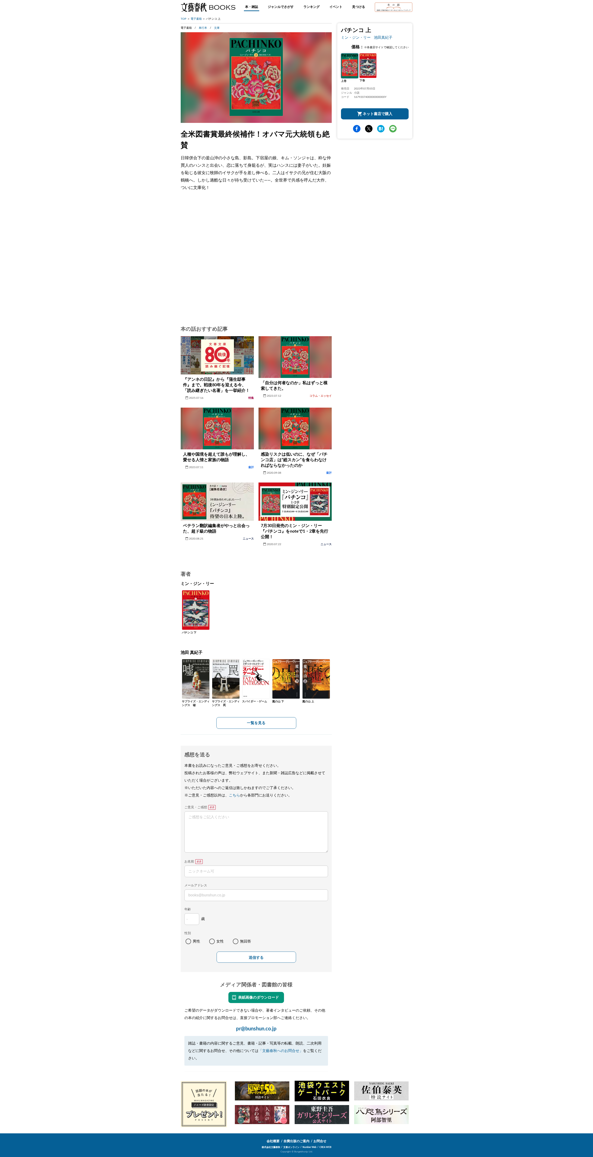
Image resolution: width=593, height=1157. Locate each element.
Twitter (368, 128)
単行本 (203, 27)
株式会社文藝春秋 (271, 1147)
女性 (220, 941)
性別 (187, 933)
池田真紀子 (383, 37)
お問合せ (319, 1141)
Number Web (309, 1147)
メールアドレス (195, 885)
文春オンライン (291, 1147)
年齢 (187, 909)
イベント (335, 7)
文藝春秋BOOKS (208, 7)
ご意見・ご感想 (195, 807)
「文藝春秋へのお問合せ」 (281, 1051)
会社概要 (273, 1141)
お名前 (189, 861)
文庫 (217, 27)
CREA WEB (325, 1147)
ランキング (311, 7)
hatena (381, 128)
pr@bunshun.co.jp (256, 1028)
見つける (358, 7)
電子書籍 (196, 18)
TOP (183, 18)
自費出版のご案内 (296, 1141)
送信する (256, 957)
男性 (196, 941)
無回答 (245, 941)
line (393, 128)
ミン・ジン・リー (356, 37)
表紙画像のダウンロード (258, 997)
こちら (234, 795)
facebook (356, 128)
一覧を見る (256, 723)
